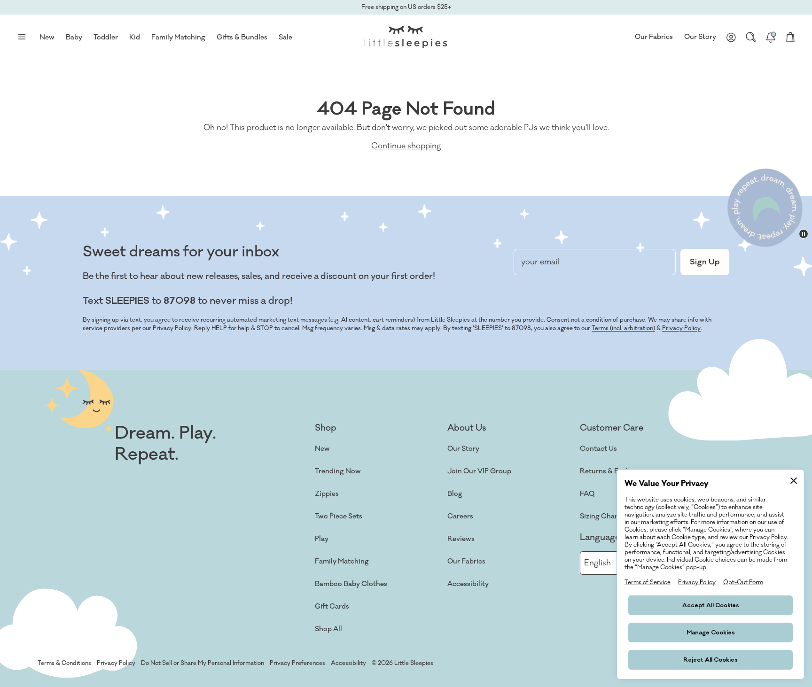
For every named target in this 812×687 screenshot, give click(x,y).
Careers (460, 516)
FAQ (587, 493)
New (322, 448)
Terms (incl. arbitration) (623, 328)
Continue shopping (406, 146)
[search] (750, 37)
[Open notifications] (770, 37)
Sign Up (705, 262)
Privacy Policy (681, 328)
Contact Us (598, 448)
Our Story (700, 36)
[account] (731, 37)
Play (321, 538)
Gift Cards (332, 606)
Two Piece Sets (338, 516)
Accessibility (468, 583)
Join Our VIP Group (479, 471)
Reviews (461, 538)
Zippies (327, 493)
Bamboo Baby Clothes (351, 583)
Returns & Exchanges (614, 471)
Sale (285, 37)
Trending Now (338, 471)
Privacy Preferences (297, 663)
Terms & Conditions (64, 663)
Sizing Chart (600, 516)
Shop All (328, 629)
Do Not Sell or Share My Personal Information (202, 663)
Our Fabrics (654, 36)
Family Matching (342, 561)
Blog (454, 493)
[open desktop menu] (21, 37)
